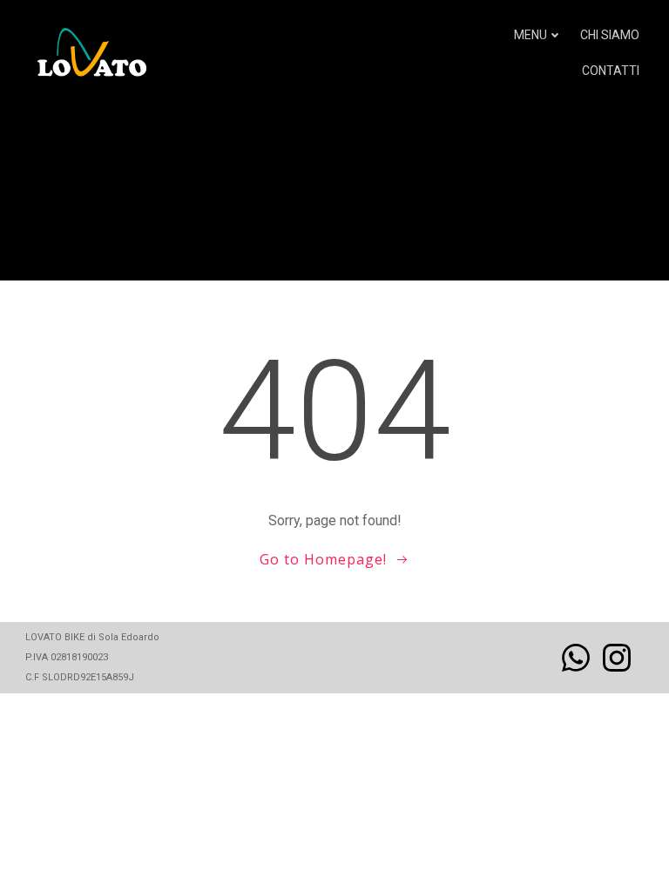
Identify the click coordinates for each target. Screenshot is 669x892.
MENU (530, 35)
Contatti (610, 71)
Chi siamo (609, 35)
